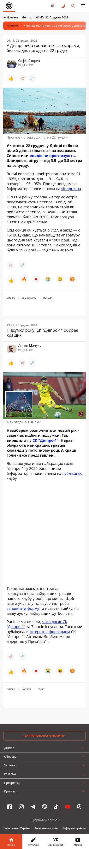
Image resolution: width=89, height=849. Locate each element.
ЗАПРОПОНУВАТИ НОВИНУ (44, 736)
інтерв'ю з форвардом (50, 631)
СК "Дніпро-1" (45, 440)
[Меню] (83, 5)
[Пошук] (73, 5)
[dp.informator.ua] (9, 6)
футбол (26, 689)
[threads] (79, 806)
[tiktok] (56, 806)
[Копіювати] (32, 78)
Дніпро (11, 297)
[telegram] (32, 806)
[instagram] (21, 806)
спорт (41, 689)
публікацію (72, 473)
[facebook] (9, 806)
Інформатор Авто (74, 828)
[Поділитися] (22, 78)
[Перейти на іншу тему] (63, 5)
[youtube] (67, 806)
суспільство (29, 297)
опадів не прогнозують (52, 155)
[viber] (44, 806)
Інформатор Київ (46, 828)
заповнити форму (23, 608)
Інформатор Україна (17, 828)
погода (47, 297)
